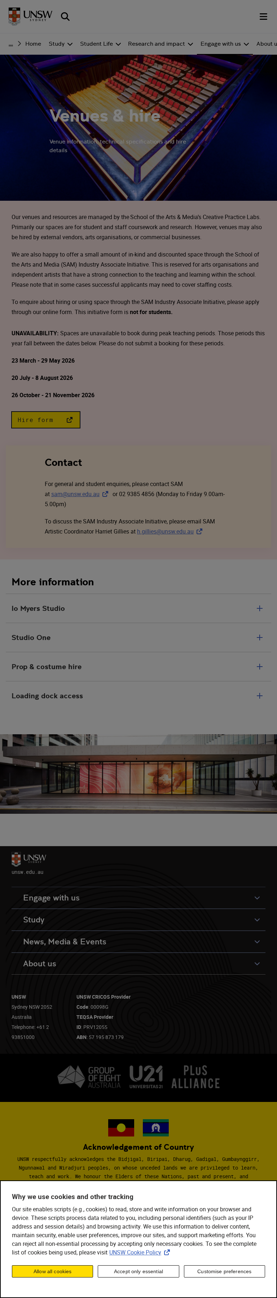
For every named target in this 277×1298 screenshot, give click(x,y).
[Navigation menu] (264, 16)
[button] (45, 419)
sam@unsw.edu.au (81, 494)
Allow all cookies (52, 1271)
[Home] (30, 17)
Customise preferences (224, 1271)
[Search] (65, 16)
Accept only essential (138, 1271)
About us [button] (39, 963)
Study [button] (33, 919)
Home (33, 43)
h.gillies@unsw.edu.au (171, 531)
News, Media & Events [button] (64, 941)
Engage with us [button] (51, 897)
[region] (138, 1239)
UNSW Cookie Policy (141, 1252)
